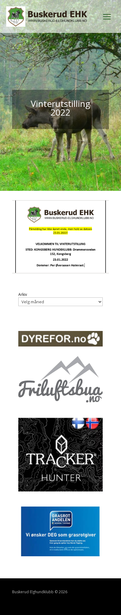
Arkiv (22, 294)
